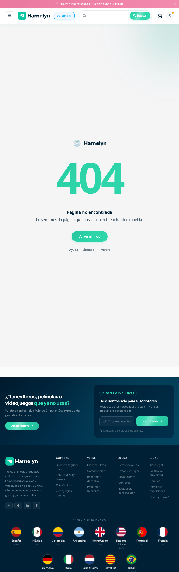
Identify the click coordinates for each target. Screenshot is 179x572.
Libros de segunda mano (67, 467)
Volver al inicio (90, 236)
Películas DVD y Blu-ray (65, 477)
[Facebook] (36, 505)
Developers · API (159, 497)
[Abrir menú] (9, 15)
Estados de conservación (126, 490)
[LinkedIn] (27, 505)
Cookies (155, 481)
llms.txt (104, 250)
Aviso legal (156, 465)
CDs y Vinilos (64, 485)
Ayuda (73, 250)
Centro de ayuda (128, 465)
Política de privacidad (156, 473)
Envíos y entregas (128, 471)
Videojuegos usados (64, 493)
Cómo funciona (97, 471)
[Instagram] (9, 505)
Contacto (124, 482)
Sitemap (88, 250)
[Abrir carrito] (159, 15)
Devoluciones (126, 476)
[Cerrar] (174, 4)
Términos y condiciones (157, 489)
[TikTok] (18, 505)
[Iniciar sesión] (170, 16)
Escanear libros (96, 465)
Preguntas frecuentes (94, 489)
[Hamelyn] (33, 15)
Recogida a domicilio (94, 479)
